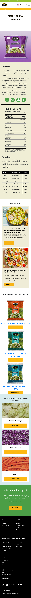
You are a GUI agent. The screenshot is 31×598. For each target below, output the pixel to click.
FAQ (3, 562)
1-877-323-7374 (5, 578)
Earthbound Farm (6, 548)
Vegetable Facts (20, 525)
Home (2, 9)
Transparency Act (6, 593)
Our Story (18, 527)
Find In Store (5, 525)
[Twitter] (7, 584)
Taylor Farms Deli (6, 546)
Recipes (18, 523)
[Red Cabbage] (15, 437)
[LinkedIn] (3, 584)
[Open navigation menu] (29, 5)
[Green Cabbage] (15, 410)
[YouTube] (21, 584)
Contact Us (5, 560)
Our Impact (19, 532)
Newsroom (19, 542)
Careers (18, 544)
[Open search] (26, 5)
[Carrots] (15, 464)
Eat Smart (4, 550)
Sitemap (4, 565)
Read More (15, 425)
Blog (17, 529)
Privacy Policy (16, 593)
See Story (8, 242)
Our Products (5, 523)
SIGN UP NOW (15, 507)
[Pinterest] (10, 584)
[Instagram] (14, 584)
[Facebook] (17, 584)
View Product (15, 327)
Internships (19, 546)
